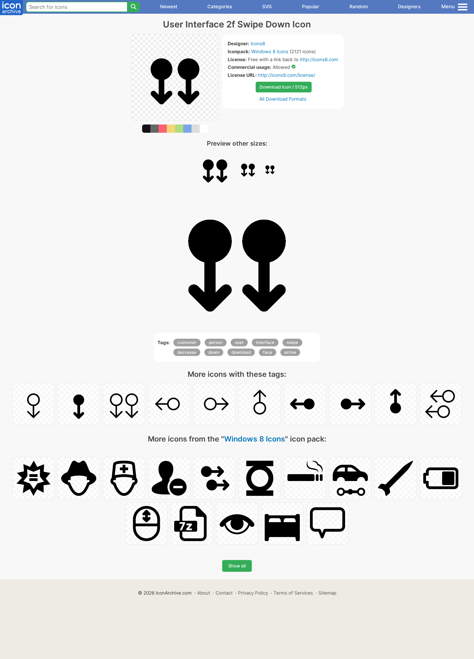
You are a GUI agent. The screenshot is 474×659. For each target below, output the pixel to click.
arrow (290, 352)
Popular (310, 6)
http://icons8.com (319, 59)
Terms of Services (293, 593)
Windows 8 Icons (269, 51)
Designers (409, 6)
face (267, 352)
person (215, 342)
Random (358, 6)
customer (186, 342)
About (203, 593)
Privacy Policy (253, 593)
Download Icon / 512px (283, 87)
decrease (186, 352)
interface (265, 342)
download (241, 352)
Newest (168, 6)
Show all (237, 566)
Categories (219, 6)
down (213, 352)
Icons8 (258, 43)
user (239, 342)
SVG (267, 6)
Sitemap (327, 593)
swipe (292, 342)
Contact (224, 593)
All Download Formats (282, 99)
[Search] (133, 7)
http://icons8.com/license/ (286, 75)
